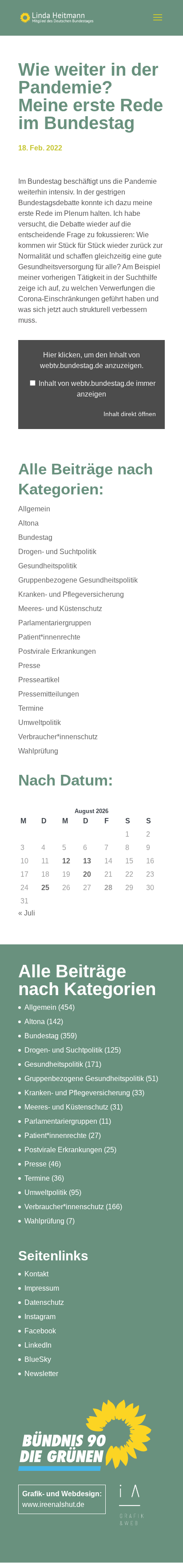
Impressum (41, 1288)
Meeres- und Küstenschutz (60, 608)
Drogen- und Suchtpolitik (57, 551)
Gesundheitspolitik (47, 566)
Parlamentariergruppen (54, 623)
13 (87, 861)
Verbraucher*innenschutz (58, 737)
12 (66, 861)
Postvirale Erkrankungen (57, 651)
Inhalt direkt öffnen (129, 414)
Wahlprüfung (38, 751)
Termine (31, 708)
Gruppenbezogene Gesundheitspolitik (78, 580)
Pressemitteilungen (48, 694)
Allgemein (34, 509)
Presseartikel (39, 680)
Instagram (40, 1316)
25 (45, 887)
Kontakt (36, 1274)
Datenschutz (44, 1302)
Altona (28, 523)
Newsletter (41, 1373)
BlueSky (37, 1359)
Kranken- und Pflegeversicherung (71, 594)
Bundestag (35, 537)
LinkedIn (38, 1345)
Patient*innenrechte (49, 637)
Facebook (40, 1331)
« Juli (26, 913)
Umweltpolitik (39, 722)
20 (87, 874)
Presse (29, 665)
